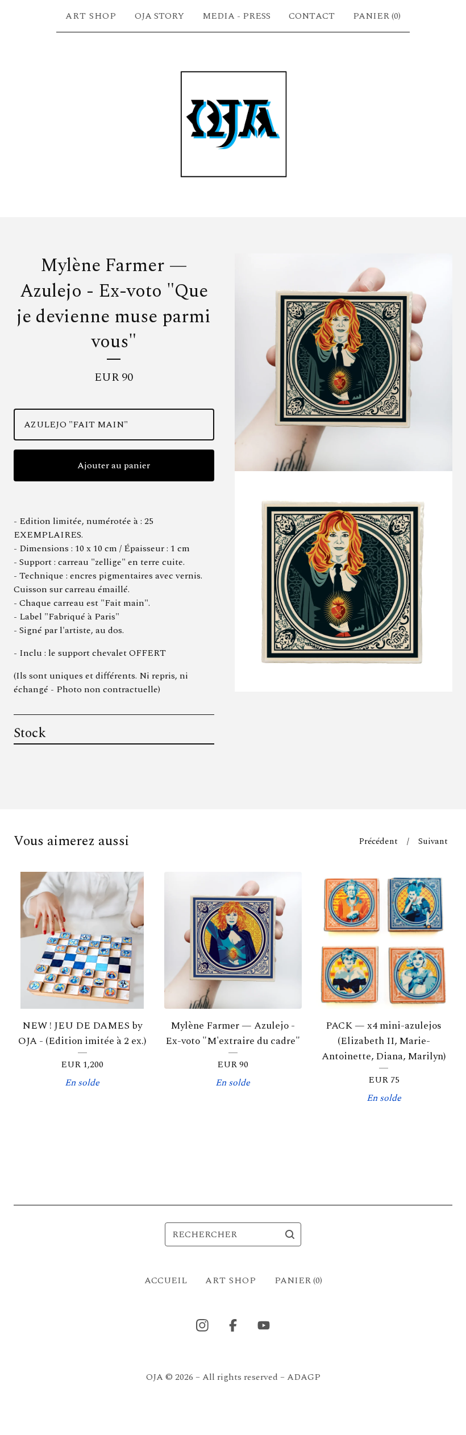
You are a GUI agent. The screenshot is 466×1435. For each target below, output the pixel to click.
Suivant (433, 841)
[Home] (232, 124)
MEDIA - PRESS (236, 16)
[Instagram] (202, 1325)
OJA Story (159, 16)
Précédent (378, 841)
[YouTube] (263, 1325)
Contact (312, 16)
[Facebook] (233, 1325)
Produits (91, 16)
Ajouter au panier (113, 465)
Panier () (377, 16)
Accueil (165, 1280)
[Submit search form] (290, 1234)
